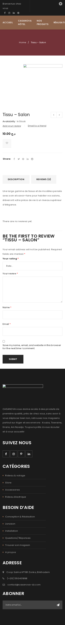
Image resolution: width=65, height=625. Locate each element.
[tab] (16, 179)
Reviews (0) (43, 179)
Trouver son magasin (17, 545)
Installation (11, 531)
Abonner (58, 605)
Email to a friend (37, 125)
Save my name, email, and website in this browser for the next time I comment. (32, 347)
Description (16, 179)
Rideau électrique (15, 497)
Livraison (10, 523)
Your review (10, 273)
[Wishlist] (7, 143)
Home (22, 42)
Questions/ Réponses (18, 538)
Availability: (9, 121)
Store (8, 482)
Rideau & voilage (15, 475)
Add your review (12, 125)
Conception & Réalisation (20, 516)
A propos (10, 552)
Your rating (11, 258)
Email (7, 324)
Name (7, 307)
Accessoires (12, 489)
